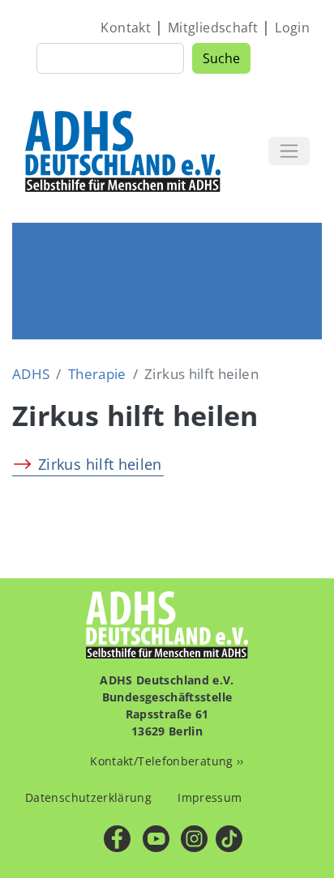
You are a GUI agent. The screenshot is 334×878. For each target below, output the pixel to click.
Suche (221, 58)
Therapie (97, 373)
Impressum (210, 797)
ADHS (30, 373)
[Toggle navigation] (289, 151)
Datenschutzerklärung (88, 797)
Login (292, 27)
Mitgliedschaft (213, 27)
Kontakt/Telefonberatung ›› (166, 761)
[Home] (124, 151)
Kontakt (126, 27)
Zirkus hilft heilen (100, 464)
